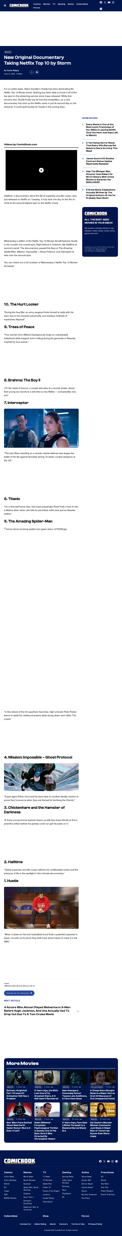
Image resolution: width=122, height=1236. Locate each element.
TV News (46, 1176)
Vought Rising (48, 1198)
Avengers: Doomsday (27, 1201)
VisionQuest (47, 1201)
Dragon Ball (86, 1180)
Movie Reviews (29, 1180)
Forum (36, 8)
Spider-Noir (47, 1183)
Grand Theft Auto (108, 1194)
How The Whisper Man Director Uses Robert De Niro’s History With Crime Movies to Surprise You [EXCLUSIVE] (100, 177)
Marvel (7, 1183)
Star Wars (105, 1183)
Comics (37, 4)
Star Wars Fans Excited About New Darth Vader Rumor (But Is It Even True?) (19, 1126)
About (53, 1224)
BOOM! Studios (10, 1198)
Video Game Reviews (67, 1181)
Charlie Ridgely (13, 70)
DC (5, 1187)
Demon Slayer (87, 1183)
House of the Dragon (51, 1191)
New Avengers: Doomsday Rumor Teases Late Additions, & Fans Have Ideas (74, 1094)
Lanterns (46, 1194)
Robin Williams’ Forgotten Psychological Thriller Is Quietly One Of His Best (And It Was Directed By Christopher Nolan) (46, 1130)
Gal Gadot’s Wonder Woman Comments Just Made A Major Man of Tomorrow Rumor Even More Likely (101, 1129)
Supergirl (27, 1183)
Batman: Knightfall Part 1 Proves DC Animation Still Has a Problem (17, 1094)
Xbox (64, 1190)
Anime (71, 4)
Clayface (26, 1193)
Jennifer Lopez (10, 986)
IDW (5, 1194)
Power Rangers (107, 1191)
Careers (63, 1224)
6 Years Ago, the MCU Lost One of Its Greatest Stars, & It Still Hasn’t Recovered (46, 1094)
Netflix (19, 986)
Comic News (9, 1176)
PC (63, 1197)
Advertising (40, 1224)
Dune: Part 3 (28, 1197)
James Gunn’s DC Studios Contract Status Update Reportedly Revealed (100, 161)
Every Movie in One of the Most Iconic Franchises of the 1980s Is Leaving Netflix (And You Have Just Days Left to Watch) (102, 130)
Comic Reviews (10, 1180)
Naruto (84, 1191)
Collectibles (82, 4)
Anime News (87, 1176)
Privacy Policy (100, 251)
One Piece (86, 1198)
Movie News (28, 1176)
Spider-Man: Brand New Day (30, 1188)
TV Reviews (47, 1180)
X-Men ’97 (47, 1187)
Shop (45, 1216)
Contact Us (25, 1224)
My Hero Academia (89, 1194)
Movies (46, 4)
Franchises (107, 1172)
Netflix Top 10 (29, 986)
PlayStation (66, 1193)
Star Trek (104, 1187)
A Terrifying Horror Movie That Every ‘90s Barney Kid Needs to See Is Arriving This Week (101, 147)
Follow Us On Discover (18, 993)
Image (6, 1191)
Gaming (61, 4)
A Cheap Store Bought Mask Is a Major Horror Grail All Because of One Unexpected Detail (102, 1094)
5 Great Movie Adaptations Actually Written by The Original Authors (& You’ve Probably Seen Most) (100, 193)
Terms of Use (100, 249)
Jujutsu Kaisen (87, 1187)
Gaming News (67, 1176)
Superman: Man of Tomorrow (30, 1208)
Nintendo (65, 1186)
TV (54, 4)
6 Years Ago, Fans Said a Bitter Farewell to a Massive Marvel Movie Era (74, 1126)
